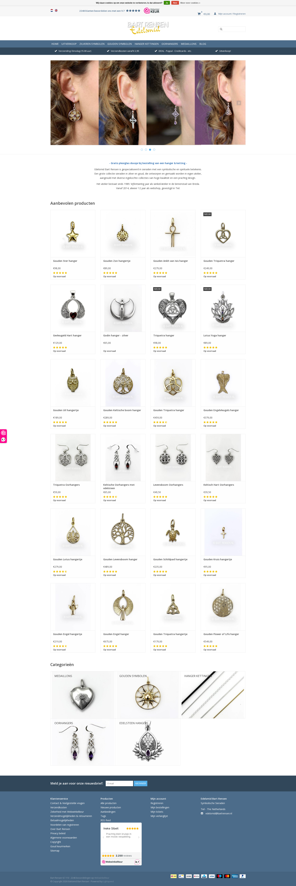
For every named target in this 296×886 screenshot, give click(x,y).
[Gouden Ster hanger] (72, 233)
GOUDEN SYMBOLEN (119, 43)
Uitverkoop (69, 43)
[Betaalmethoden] (173, 876)
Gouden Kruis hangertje (218, 559)
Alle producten (108, 803)
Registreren (157, 803)
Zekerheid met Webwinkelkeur (67, 811)
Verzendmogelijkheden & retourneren (71, 816)
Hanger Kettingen (147, 43)
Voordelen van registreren (64, 824)
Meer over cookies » (190, 3)
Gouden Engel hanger (116, 634)
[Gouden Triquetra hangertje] (173, 606)
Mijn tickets (157, 811)
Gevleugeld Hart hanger (67, 335)
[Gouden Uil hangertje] (72, 382)
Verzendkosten (58, 807)
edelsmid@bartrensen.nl (219, 813)
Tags (103, 816)
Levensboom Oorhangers (168, 484)
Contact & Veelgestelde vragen (67, 803)
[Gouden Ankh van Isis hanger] (173, 233)
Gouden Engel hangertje (67, 634)
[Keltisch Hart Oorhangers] (223, 457)
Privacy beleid (57, 833)
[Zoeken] (220, 29)
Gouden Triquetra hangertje (170, 634)
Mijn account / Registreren (232, 13)
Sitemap (54, 850)
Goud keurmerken (60, 846)
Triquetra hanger (163, 335)
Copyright (55, 841)
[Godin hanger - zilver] (123, 308)
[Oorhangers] (148, 102)
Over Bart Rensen (60, 829)
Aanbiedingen (108, 811)
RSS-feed (106, 820)
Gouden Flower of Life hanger (221, 634)
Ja (167, 3)
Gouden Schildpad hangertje (170, 559)
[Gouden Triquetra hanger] (173, 382)
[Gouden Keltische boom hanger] (123, 382)
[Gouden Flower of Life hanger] (223, 606)
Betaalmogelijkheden (62, 820)
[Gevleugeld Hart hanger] (72, 308)
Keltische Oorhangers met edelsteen (119, 486)
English (56, 10)
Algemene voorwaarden (63, 837)
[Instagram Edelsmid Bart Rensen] (243, 783)
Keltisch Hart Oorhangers (219, 484)
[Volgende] (239, 103)
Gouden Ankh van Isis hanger (170, 260)
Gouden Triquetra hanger (219, 260)
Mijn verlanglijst (159, 816)
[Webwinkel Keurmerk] (151, 11)
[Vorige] (57, 103)
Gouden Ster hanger (65, 260)
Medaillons (188, 43)
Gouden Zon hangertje (116, 260)
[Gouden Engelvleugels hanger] (223, 382)
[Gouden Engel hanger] (123, 606)
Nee (175, 3)
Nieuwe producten (111, 807)
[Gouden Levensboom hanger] (123, 532)
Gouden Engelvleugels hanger (221, 410)
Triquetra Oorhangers (66, 484)
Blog (202, 43)
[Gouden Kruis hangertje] (223, 532)
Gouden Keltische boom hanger (122, 410)
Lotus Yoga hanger (215, 335)
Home (55, 43)
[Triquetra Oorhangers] (72, 457)
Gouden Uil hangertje (66, 410)
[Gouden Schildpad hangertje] (173, 532)
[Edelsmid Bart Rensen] (148, 28)
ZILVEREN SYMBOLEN (91, 43)
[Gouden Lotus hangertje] (72, 532)
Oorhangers (170, 43)
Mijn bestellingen (160, 807)
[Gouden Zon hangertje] (123, 233)
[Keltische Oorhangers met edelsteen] (123, 457)
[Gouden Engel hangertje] (72, 606)
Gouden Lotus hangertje (67, 559)
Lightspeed (108, 881)
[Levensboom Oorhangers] (173, 457)
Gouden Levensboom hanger (120, 559)
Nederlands (51, 10)
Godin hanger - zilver (115, 335)
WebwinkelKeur (101, 877)
